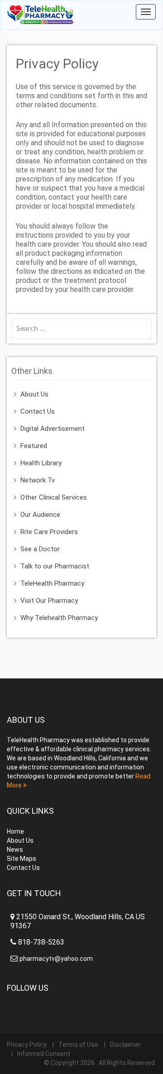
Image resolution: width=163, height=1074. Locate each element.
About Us (34, 394)
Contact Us (37, 411)
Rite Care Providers (49, 532)
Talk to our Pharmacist (54, 566)
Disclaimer (125, 1044)
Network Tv (37, 480)
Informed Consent (43, 1053)
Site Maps (21, 858)
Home (15, 831)
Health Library (41, 463)
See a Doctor (40, 549)
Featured (33, 446)
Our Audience (40, 515)
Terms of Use (78, 1044)
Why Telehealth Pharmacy (59, 618)
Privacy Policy (27, 1044)
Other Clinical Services (53, 497)
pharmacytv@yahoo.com (56, 958)
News (15, 849)
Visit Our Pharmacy (49, 601)
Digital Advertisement (52, 429)
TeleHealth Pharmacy (52, 583)
